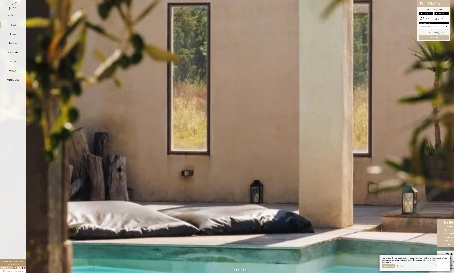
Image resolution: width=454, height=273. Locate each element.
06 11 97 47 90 (7, 267)
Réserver (433, 37)
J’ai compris (388, 266)
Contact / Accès (13, 79)
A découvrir (13, 70)
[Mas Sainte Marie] (13, 9)
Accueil (13, 25)
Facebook (8, 271)
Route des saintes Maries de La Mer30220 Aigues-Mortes (13, 262)
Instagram (20, 271)
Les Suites (13, 43)
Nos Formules (13, 52)
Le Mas (13, 34)
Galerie (13, 61)
